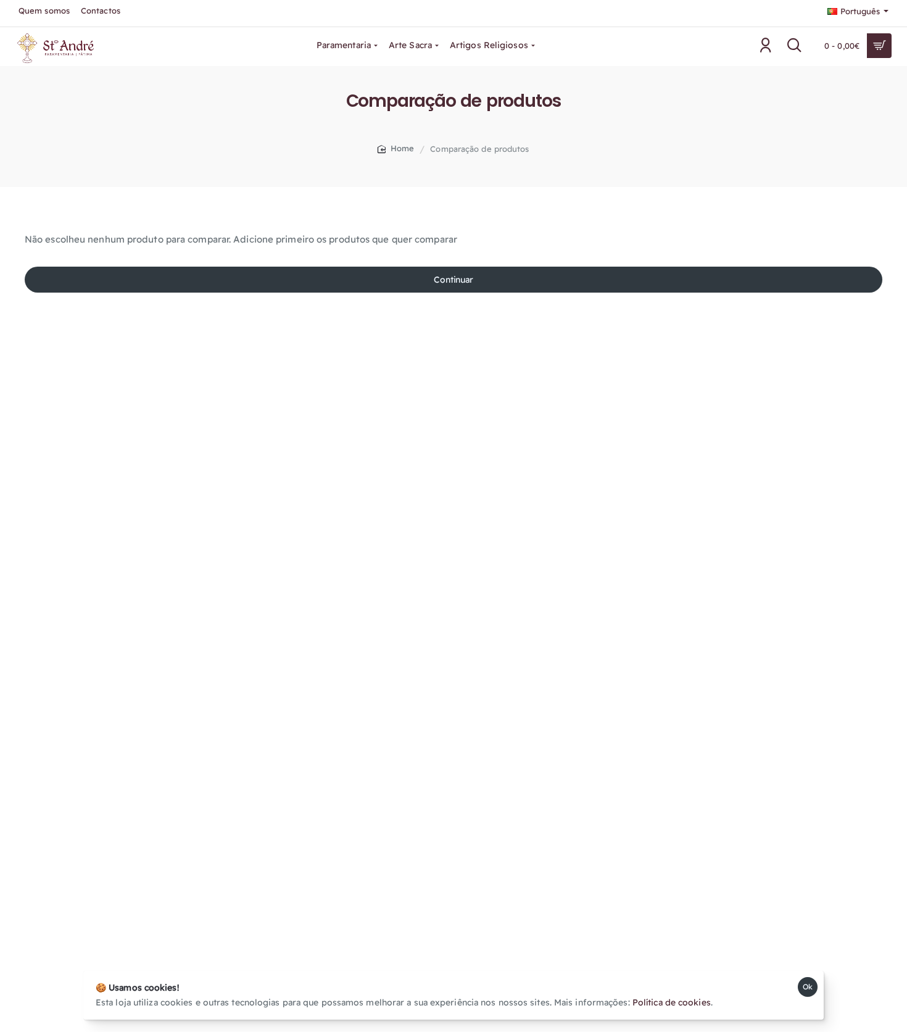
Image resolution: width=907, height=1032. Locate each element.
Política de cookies (671, 1002)
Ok (808, 986)
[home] (396, 148)
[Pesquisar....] (794, 45)
